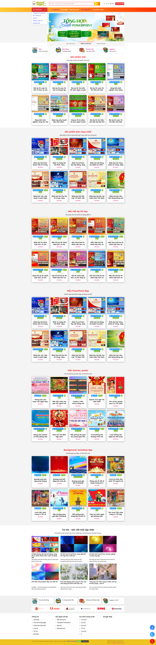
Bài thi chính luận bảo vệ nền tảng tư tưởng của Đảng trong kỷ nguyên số (78, 278)
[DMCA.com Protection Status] (83, 641)
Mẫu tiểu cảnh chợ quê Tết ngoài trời (59, 402)
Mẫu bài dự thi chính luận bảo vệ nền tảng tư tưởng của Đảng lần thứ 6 (59, 245)
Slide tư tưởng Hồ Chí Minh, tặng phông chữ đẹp (59, 165)
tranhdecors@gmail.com (117, 643)
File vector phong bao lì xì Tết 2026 (115, 402)
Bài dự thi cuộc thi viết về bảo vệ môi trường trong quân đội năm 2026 (40, 91)
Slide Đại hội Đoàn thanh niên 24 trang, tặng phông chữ (40, 165)
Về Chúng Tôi (85, 10)
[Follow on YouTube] (113, 3)
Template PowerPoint (39, 13)
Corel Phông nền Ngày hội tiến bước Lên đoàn (116, 437)
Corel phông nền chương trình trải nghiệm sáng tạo (97, 437)
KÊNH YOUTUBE (71, 641)
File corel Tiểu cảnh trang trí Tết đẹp (115, 513)
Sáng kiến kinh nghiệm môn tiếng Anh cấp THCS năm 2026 (116, 91)
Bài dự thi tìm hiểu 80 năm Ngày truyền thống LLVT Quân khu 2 (78, 91)
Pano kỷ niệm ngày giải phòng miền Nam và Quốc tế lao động (96, 517)
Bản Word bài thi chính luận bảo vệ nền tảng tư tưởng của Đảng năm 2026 (78, 245)
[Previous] (51, 27)
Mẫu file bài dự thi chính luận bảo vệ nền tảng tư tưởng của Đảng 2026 (116, 278)
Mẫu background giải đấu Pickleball (59, 515)
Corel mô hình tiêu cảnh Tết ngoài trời (116, 480)
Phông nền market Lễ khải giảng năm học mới (40, 437)
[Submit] (97, 3)
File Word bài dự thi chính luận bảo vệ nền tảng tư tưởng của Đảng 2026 (96, 278)
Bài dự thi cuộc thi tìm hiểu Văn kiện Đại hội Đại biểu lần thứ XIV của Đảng (115, 123)
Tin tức (35, 631)
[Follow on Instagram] (106, 3)
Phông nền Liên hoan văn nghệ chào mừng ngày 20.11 (40, 401)
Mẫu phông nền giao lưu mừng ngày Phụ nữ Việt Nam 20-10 (78, 437)
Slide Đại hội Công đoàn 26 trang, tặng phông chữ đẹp (115, 165)
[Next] (120, 27)
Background (36, 23)
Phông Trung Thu (38, 20)
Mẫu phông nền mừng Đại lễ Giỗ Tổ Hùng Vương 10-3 (78, 516)
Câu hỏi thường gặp (39, 622)
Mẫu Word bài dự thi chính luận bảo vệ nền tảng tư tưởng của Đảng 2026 (115, 245)
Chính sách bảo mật (39, 625)
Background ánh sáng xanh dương (40, 480)
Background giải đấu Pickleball (78, 482)
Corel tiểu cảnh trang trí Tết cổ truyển (40, 514)
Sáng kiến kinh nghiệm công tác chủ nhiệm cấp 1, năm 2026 (40, 123)
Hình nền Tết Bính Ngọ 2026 (59, 436)
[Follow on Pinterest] (110, 3)
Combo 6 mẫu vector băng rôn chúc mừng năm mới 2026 (78, 404)
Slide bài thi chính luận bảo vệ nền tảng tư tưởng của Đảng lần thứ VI (40, 245)
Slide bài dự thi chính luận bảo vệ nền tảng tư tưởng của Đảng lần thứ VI (40, 278)
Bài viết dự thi (37, 15)
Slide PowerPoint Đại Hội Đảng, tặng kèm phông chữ (78, 165)
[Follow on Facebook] (104, 3)
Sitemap (36, 634)
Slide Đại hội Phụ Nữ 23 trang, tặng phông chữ (59, 198)
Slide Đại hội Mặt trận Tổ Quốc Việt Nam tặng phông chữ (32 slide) (78, 199)
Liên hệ (35, 628)
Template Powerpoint (64, 622)
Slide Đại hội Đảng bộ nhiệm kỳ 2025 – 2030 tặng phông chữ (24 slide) (97, 166)
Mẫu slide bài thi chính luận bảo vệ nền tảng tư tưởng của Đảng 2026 (97, 245)
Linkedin (83, 631)
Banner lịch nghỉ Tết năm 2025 (96, 400)
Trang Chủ (55, 10)
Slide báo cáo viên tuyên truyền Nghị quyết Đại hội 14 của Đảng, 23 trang (40, 199)
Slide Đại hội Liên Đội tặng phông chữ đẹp (115, 198)
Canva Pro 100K (98, 10)
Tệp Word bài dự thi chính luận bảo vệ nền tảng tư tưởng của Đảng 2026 (59, 278)
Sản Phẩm (64, 10)
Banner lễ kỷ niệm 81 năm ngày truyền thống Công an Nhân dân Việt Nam (78, 123)
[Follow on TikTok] (108, 3)
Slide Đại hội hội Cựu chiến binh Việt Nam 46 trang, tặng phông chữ (96, 199)
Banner (35, 18)
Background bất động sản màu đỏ (59, 480)
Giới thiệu (36, 619)
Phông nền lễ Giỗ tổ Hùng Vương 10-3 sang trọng (97, 483)
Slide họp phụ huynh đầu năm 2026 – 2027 (59, 122)
